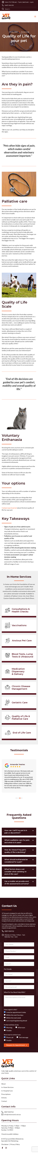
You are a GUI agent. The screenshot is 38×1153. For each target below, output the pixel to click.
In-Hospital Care (7, 1091)
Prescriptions (6, 1094)
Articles (4, 1098)
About (3, 1084)
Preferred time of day (11, 1025)
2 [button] (18, 798)
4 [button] (21, 798)
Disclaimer (5, 1144)
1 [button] (16, 798)
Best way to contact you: (12, 1035)
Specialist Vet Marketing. (9, 1141)
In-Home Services (7, 1087)
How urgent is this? (10, 1009)
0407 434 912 (9, 5)
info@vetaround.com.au (12, 1114)
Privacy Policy (15, 1144)
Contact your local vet (9, 508)
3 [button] (19, 798)
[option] (19, 776)
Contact (4, 1101)
